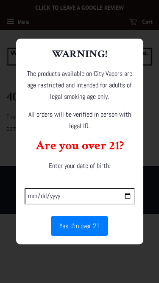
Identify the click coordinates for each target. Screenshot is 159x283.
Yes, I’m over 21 (79, 225)
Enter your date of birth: (79, 165)
